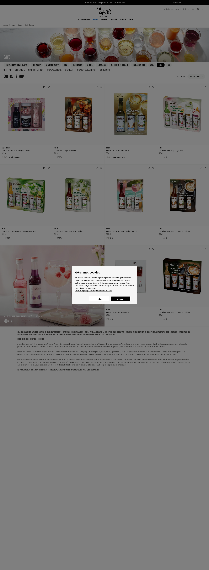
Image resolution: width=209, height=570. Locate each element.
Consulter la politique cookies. (85, 291)
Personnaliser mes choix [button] (104, 291)
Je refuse (99, 299)
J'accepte (120, 299)
